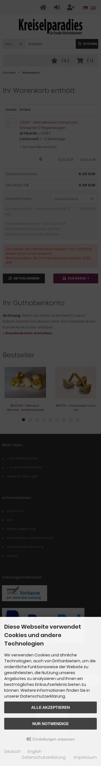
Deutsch (12, 751)
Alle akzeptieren (50, 707)
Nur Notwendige (50, 723)
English (35, 751)
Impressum (85, 757)
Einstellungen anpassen (53, 739)
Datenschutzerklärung (44, 757)
